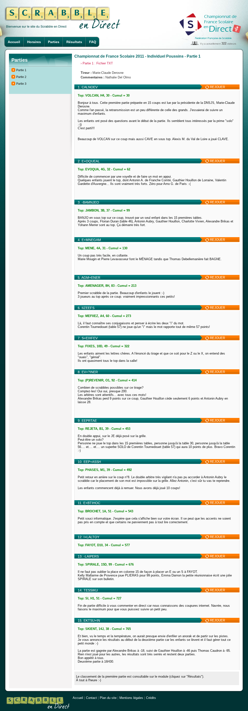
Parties (53, 42)
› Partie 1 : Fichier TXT (97, 63)
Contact (91, 698)
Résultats (74, 42)
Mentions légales (131, 698)
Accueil (14, 42)
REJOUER (217, 87)
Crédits (151, 698)
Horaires (34, 42)
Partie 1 (21, 70)
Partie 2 (21, 77)
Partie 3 (21, 83)
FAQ (92, 42)
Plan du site (108, 698)
